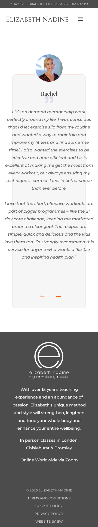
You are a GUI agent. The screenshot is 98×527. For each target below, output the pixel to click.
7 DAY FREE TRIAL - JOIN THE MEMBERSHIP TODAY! (49, 4)
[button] (57, 298)
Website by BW (49, 521)
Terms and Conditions (49, 498)
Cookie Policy (49, 506)
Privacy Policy (49, 514)
